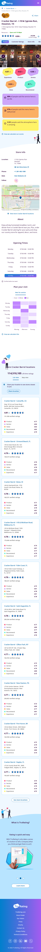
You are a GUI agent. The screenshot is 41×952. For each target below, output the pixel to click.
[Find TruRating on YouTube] (25, 941)
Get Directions (22, 167)
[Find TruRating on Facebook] (10, 941)
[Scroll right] (38, 56)
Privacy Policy (20, 931)
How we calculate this (11, 334)
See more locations (20, 800)
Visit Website (19, 176)
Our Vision (20, 918)
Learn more (20, 886)
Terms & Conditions (20, 934)
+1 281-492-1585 (20, 171)
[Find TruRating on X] (31, 941)
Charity (20, 925)
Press (20, 922)
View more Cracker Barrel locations (22, 214)
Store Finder (20, 915)
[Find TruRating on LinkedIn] (20, 941)
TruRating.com (20, 912)
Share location (13, 391)
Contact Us (20, 928)
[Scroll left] (3, 56)
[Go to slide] (17, 878)
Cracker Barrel (10, 8)
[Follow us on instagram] (17, 181)
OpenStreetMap (26, 209)
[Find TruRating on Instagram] (15, 941)
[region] (20, 56)
